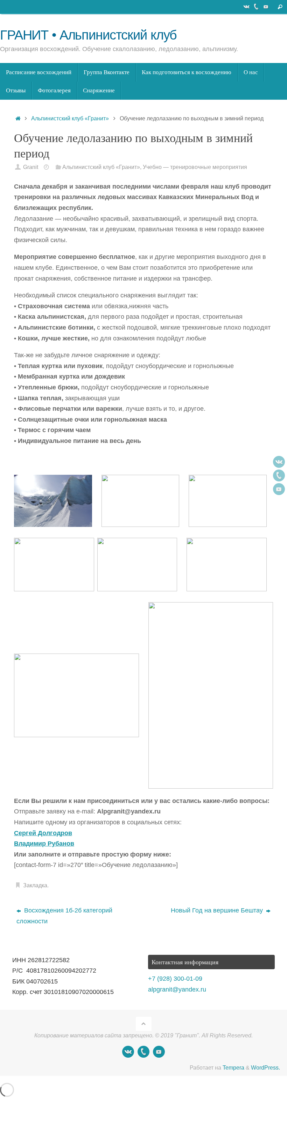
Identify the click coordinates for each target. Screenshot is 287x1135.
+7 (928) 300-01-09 (175, 978)
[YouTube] (266, 7)
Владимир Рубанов (44, 843)
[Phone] (256, 7)
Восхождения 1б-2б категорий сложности (64, 916)
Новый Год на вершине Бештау (218, 910)
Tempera (233, 1067)
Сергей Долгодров (43, 833)
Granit (30, 167)
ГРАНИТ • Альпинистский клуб (88, 35)
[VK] (246, 7)
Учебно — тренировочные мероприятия (195, 167)
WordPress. (265, 1067)
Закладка (35, 885)
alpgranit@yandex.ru (177, 989)
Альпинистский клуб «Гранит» (70, 118)
